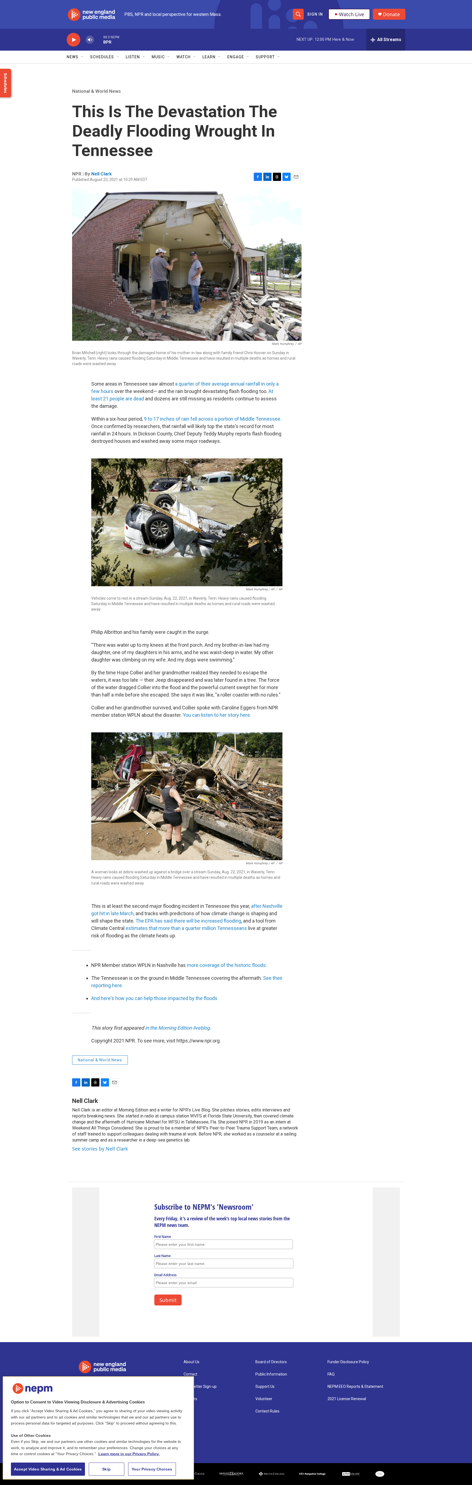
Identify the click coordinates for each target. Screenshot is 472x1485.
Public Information (271, 1374)
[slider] (98, 39)
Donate (391, 14)
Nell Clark (101, 174)
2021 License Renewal (347, 1399)
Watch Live (351, 14)
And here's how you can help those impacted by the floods (154, 998)
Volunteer (263, 1399)
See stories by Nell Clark (100, 1148)
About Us (191, 1362)
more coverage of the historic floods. (227, 965)
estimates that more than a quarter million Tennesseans (186, 928)
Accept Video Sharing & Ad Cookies (48, 1469)
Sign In (315, 14)
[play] (73, 40)
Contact (190, 1374)
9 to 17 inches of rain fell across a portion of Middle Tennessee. (212, 419)
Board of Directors (271, 1362)
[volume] (90, 40)
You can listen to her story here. (217, 715)
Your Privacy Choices (152, 1469)
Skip (106, 1469)
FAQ (331, 1374)
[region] (98, 1428)
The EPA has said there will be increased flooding (188, 921)
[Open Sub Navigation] (82, 57)
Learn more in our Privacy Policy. (129, 1454)
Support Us (265, 1387)
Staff (188, 1411)
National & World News (96, 91)
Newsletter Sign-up (200, 1387)
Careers (190, 1399)
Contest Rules (267, 1411)
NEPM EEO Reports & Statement (355, 1387)
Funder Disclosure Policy (348, 1362)
